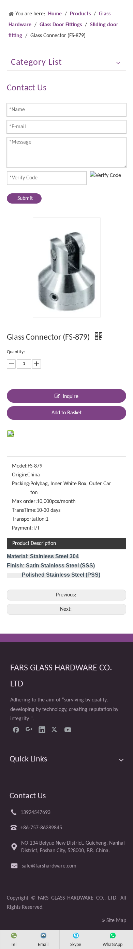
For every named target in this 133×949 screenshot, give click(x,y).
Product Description (34, 543)
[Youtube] (67, 729)
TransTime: (24, 510)
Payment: (22, 528)
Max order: (24, 501)
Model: (20, 466)
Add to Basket (66, 413)
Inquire (70, 396)
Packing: (21, 484)
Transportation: (29, 519)
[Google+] (29, 729)
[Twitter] (54, 729)
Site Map (116, 920)
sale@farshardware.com (49, 866)
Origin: (19, 475)
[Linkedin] (41, 729)
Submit (25, 198)
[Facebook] (16, 729)
